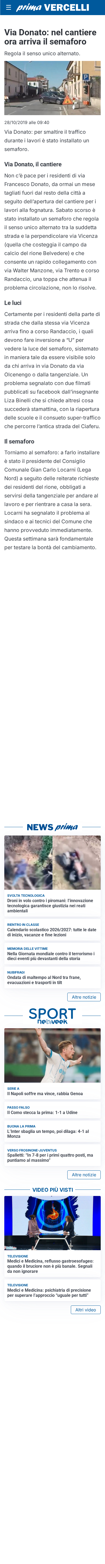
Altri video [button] (85, 1309)
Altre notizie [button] (84, 997)
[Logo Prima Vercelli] (52, 7)
